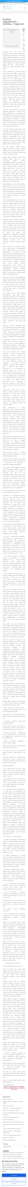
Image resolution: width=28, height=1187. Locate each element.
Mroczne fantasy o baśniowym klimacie (13, 1122)
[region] (14, 1173)
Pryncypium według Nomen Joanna (12, 1135)
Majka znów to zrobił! (8, 1106)
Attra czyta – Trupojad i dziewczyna (12, 1108)
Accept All (14, 1175)
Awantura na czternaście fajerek (11, 1110)
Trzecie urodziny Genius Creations (12, 1128)
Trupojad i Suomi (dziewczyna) (11, 1117)
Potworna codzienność (8, 1137)
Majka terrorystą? (7, 1099)
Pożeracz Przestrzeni (8, 1119)
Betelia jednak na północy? (10, 1140)
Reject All (14, 1183)
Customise (14, 1179)
